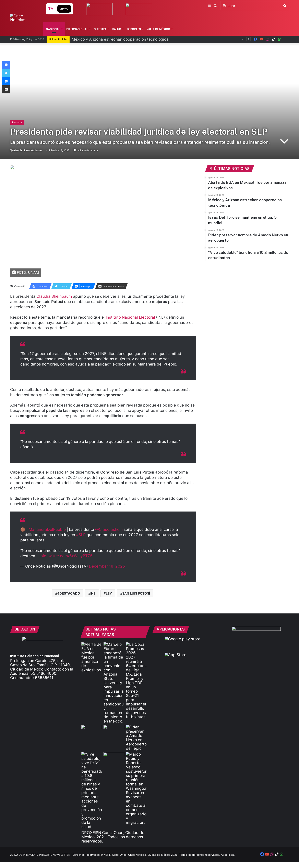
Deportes (134, 29)
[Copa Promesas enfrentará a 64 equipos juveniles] (136, 680)
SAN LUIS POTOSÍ (136, 593)
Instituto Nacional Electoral (130, 317)
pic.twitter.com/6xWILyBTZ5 (66, 556)
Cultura (100, 29)
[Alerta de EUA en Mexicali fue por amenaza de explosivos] (91, 657)
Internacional (77, 29)
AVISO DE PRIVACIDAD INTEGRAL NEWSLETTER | (41, 854)
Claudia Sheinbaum (54, 296)
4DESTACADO (68, 593)
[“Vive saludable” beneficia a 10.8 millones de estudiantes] (91, 790)
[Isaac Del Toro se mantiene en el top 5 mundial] (114, 731)
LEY (109, 593)
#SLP (81, 534)
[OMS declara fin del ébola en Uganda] (91, 731)
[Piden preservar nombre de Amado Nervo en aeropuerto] (136, 738)
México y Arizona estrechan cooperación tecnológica (120, 39)
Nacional (53, 29)
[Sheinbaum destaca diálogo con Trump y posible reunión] (114, 758)
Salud (116, 29)
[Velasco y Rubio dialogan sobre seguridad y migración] (136, 788)
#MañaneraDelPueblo (46, 529)
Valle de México (158, 29)
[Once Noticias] (24, 18)
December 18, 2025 (107, 566)
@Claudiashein (109, 529)
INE (93, 593)
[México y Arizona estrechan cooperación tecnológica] (114, 682)
